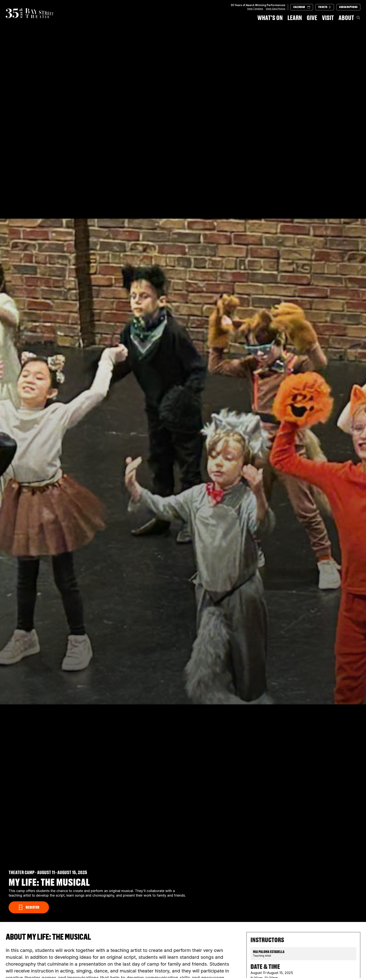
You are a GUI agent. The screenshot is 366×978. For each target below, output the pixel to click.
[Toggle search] (358, 18)
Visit (328, 17)
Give (312, 17)
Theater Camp (22, 872)
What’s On (270, 17)
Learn (294, 17)
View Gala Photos (275, 8)
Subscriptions (348, 7)
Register (33, 907)
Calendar (299, 7)
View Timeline (255, 8)
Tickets (322, 7)
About (346, 17)
